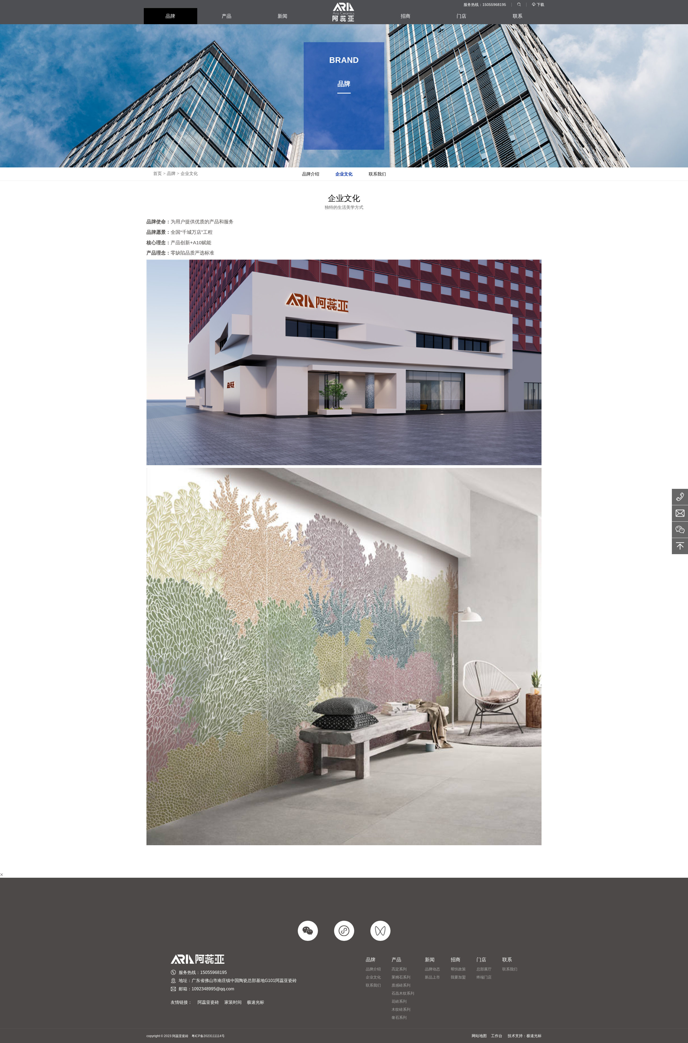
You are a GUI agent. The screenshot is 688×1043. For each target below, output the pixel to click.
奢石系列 (399, 1017)
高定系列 (399, 969)
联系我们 (377, 174)
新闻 (282, 16)
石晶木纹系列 (403, 993)
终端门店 (484, 977)
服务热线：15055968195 (485, 4)
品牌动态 (432, 969)
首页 (157, 173)
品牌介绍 (310, 174)
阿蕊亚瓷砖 (208, 1002)
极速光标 (255, 1002)
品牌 (170, 16)
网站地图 (479, 1036)
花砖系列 (399, 1001)
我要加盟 (458, 977)
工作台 (496, 1036)
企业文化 (189, 173)
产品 (226, 16)
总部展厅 (484, 969)
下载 (538, 4)
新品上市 (432, 977)
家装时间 (233, 1002)
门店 (461, 16)
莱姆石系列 (401, 977)
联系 (517, 16)
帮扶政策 (458, 969)
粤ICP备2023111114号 (208, 1036)
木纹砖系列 (401, 1009)
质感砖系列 (401, 985)
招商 (405, 16)
